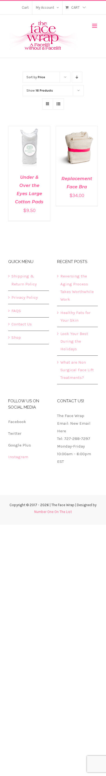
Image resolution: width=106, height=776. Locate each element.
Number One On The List (53, 512)
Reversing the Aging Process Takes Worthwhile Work (77, 287)
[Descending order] (77, 77)
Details (29, 151)
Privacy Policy (24, 297)
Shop (16, 337)
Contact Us (21, 324)
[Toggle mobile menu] (95, 26)
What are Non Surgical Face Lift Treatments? (77, 370)
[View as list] (58, 104)
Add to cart (25, 145)
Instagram (18, 456)
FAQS (16, 310)
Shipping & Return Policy (24, 280)
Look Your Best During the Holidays (74, 341)
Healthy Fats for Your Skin (75, 316)
